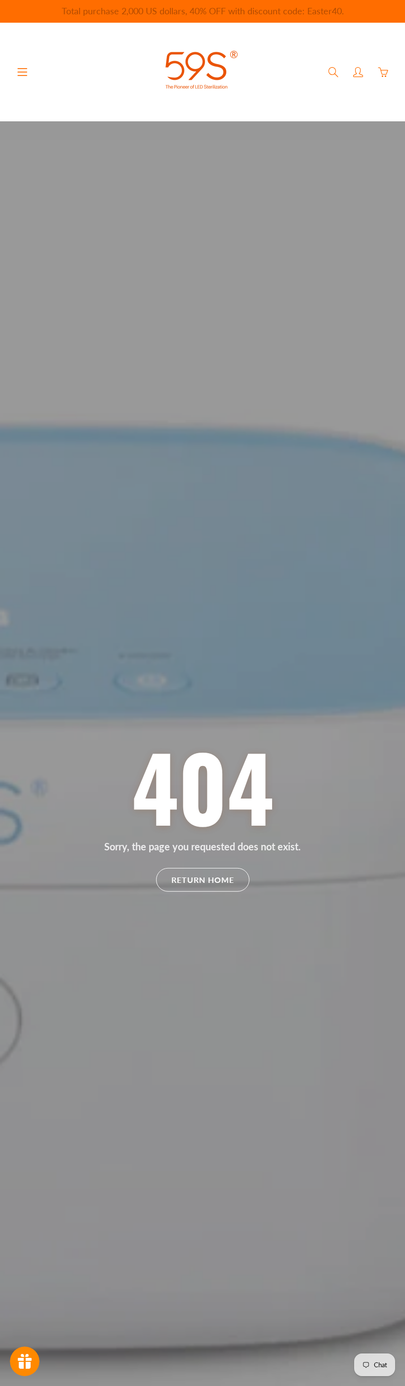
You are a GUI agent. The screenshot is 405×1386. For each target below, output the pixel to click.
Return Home (202, 879)
